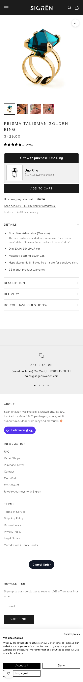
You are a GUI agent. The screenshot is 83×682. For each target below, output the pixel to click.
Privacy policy (71, 634)
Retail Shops (12, 458)
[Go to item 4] (48, 109)
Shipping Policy (13, 518)
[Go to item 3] (35, 109)
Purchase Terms (14, 465)
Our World (11, 478)
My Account (11, 485)
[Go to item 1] (9, 109)
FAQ (6, 452)
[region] (41, 366)
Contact (9, 472)
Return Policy (12, 525)
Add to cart (41, 188)
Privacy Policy (12, 532)
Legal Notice (12, 538)
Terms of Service (15, 512)
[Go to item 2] (22, 109)
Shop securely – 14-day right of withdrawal (30, 206)
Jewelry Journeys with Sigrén (22, 492)
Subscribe (19, 619)
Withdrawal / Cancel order (21, 545)
